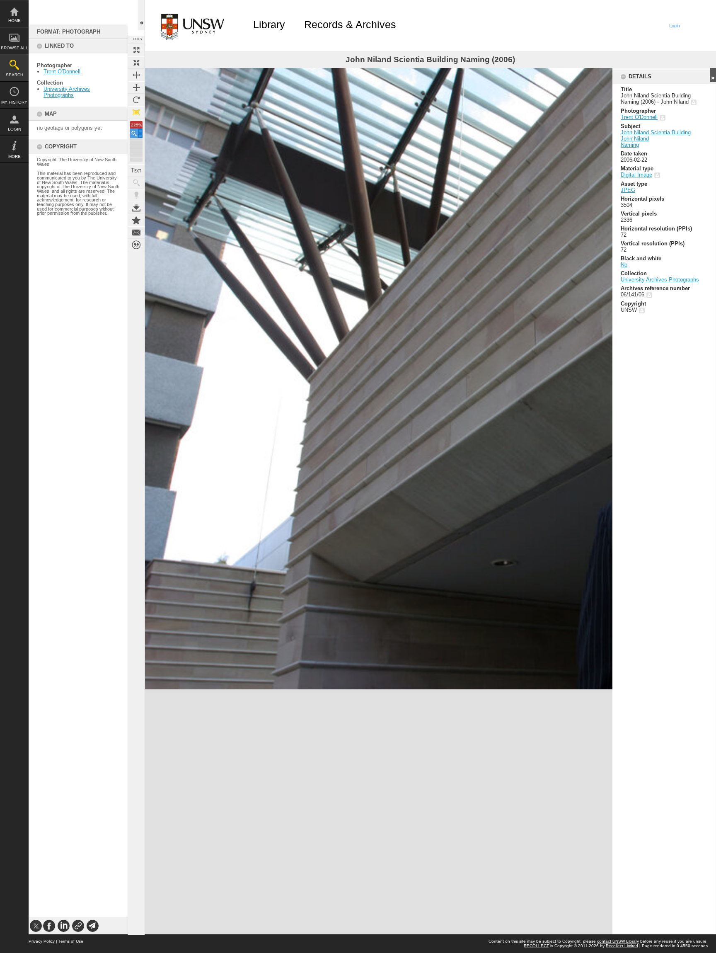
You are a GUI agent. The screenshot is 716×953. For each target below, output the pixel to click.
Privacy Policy (42, 941)
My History (14, 102)
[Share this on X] (36, 926)
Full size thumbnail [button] (136, 50)
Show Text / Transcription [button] (136, 170)
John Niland (635, 139)
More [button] (14, 156)
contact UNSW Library (618, 941)
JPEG (628, 190)
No (624, 265)
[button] (136, 133)
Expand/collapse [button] (713, 75)
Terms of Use (70, 941)
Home (14, 20)
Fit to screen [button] (136, 62)
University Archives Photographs (67, 92)
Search (14, 75)
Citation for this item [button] (136, 245)
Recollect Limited (622, 945)
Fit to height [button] (136, 87)
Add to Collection (136, 220)
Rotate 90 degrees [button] (136, 100)
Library (269, 24)
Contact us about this (136, 232)
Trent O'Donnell (62, 71)
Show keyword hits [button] (136, 183)
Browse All (14, 48)
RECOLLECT (536, 945)
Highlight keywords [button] (136, 195)
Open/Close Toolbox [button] (141, 15)
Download (136, 207)
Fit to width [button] (136, 75)
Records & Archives (350, 24)
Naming (630, 145)
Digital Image (636, 175)
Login (14, 129)
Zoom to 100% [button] (136, 112)
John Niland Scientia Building (656, 132)
